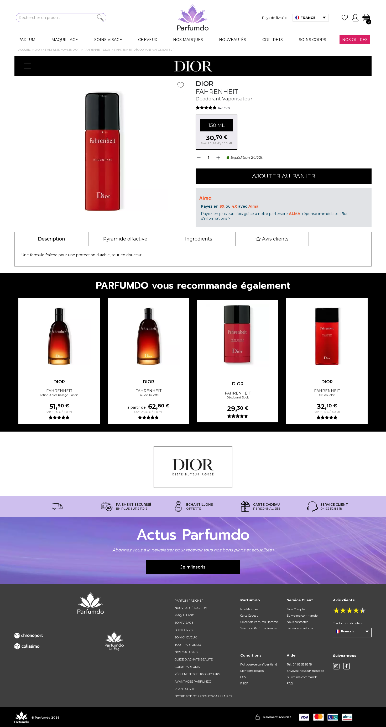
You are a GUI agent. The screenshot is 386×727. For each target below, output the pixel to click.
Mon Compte (296, 609)
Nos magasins (186, 652)
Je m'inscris (193, 567)
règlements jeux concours (197, 674)
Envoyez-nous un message (305, 671)
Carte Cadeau (249, 615)
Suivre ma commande (302, 615)
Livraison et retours (300, 628)
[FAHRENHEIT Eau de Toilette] (148, 333)
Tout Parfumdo (188, 645)
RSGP (244, 683)
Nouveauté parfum (191, 608)
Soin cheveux (186, 637)
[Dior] (193, 66)
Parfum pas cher (189, 600)
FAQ (290, 683)
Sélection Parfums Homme (259, 622)
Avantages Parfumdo (193, 681)
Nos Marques (249, 609)
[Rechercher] (100, 17)
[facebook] (346, 666)
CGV (243, 677)
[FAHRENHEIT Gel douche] (327, 333)
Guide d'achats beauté (194, 659)
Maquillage (184, 615)
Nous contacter (297, 622)
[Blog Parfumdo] (114, 641)
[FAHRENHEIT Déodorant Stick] (237, 335)
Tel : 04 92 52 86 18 (299, 664)
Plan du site (185, 689)
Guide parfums (187, 667)
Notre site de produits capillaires (203, 696)
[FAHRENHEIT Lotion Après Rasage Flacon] (59, 333)
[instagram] (336, 666)
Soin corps (183, 630)
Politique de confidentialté (258, 664)
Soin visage (184, 622)
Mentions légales (252, 671)
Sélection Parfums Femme (258, 628)
